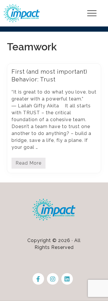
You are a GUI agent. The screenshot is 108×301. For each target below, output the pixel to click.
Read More (28, 164)
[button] (92, 13)
